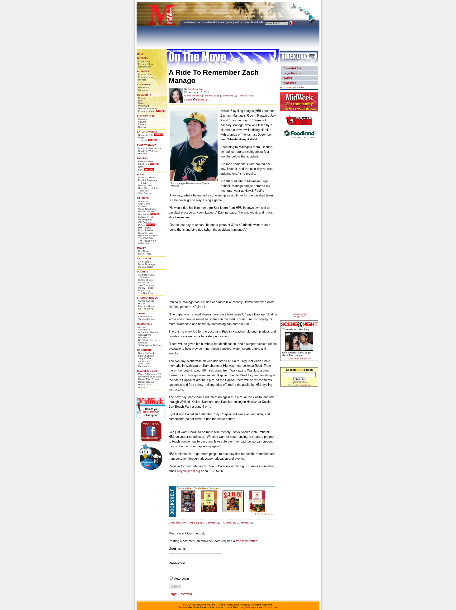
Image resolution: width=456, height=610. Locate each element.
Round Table (145, 74)
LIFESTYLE (143, 198)
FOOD (140, 174)
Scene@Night (145, 135)
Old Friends (144, 222)
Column (142, 121)
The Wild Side (145, 238)
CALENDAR (143, 84)
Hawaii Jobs (144, 384)
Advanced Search (148, 332)
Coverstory (144, 61)
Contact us (271, 607)
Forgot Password (180, 594)
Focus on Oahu (146, 111)
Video (141, 137)
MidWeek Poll (145, 217)
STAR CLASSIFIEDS (254, 22)
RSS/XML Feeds (147, 340)
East (140, 100)
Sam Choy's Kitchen (149, 188)
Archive (142, 327)
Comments (227, 95)
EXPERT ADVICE (147, 145)
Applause (143, 201)
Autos (141, 387)
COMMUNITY (144, 95)
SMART (142, 167)
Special (142, 127)
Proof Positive (145, 230)
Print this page (211, 95)
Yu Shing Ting (195, 89)
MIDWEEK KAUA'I (214, 22)
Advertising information (292, 87)
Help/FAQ (143, 337)
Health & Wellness (148, 151)
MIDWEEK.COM (193, 22)
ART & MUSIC (144, 258)
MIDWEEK (142, 58)
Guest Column (146, 211)
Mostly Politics (145, 287)
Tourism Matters (146, 319)
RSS (251, 95)
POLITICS (142, 271)
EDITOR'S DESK (146, 116)
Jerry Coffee (145, 358)
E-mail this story (192, 95)
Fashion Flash (146, 161)
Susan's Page (146, 233)
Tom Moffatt (144, 366)
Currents (142, 206)
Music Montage (146, 264)
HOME (140, 54)
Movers (142, 79)
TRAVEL (141, 313)
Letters (142, 124)
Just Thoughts (146, 285)
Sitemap (142, 342)
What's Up (143, 87)
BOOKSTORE (144, 350)
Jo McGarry (144, 361)
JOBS (230, 22)
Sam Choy (144, 363)
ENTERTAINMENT (147, 131)
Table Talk (143, 190)
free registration (246, 541)
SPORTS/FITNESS (147, 297)
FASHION (142, 158)
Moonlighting (145, 219)
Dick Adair (143, 282)
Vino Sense (144, 193)
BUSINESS (143, 71)
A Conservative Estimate (146, 276)
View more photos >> (299, 358)
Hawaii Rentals (146, 382)
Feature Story (145, 64)
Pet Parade (144, 227)
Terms (181, 607)
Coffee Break (145, 280)
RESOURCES (144, 324)
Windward (143, 106)
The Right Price (146, 293)
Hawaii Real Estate (148, 379)
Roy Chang (144, 290)
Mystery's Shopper (148, 235)
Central (142, 98)
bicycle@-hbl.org (188, 471)
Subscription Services (150, 345)
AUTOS (238, 22)
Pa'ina (141, 225)
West (141, 103)
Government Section (149, 376)
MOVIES (142, 248)
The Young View (147, 240)
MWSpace (143, 164)
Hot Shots (143, 214)
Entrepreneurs (146, 77)
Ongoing (143, 90)
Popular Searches (299, 382)
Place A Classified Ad (149, 374)
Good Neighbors (147, 209)
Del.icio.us (201, 99)
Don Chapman (146, 355)
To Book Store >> (264, 514)
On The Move (145, 308)
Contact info (145, 335)
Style (141, 169)
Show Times (145, 254)
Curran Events (146, 301)
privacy (248, 607)
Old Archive (144, 329)
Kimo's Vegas (145, 316)
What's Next (144, 243)
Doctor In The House (149, 148)
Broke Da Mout (146, 177)
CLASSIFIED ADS (147, 371)
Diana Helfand (146, 353)
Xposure (142, 140)
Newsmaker (144, 66)
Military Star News (147, 108)
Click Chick (144, 203)
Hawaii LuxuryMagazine (299, 315)
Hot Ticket (143, 251)
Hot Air (141, 303)
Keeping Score (146, 306)
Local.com (305, 385)
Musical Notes (145, 267)
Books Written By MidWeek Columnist (198, 488)
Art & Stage (144, 261)
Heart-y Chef (145, 185)
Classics (142, 119)
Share (189, 99)
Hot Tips (142, 153)
